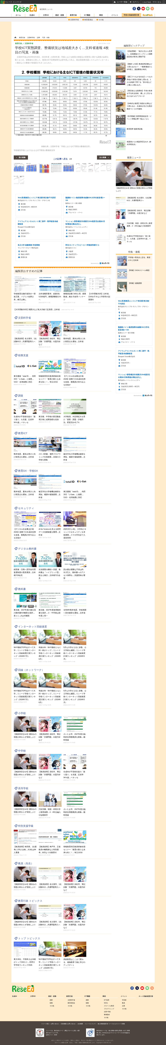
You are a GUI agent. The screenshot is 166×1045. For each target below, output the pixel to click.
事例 (101, 15)
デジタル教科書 (27, 548)
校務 (51, 1003)
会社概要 (80, 1023)
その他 (101, 20)
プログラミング (109, 1009)
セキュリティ (26, 508)
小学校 (22, 713)
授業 (51, 1000)
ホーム (18, 15)
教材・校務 (59, 15)
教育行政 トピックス (30, 900)
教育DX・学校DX (28, 470)
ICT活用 (106, 1000)
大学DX (46, 15)
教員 (123, 1003)
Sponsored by (95, 263)
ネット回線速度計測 (146, 996)
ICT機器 (87, 15)
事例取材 (107, 1014)
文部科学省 (74, 20)
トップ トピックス (29, 938)
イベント (114, 15)
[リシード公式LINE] (147, 988)
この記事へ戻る (62, 159)
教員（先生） (25, 863)
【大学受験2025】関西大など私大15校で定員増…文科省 (44, 309)
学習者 (124, 1000)
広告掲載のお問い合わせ (68, 1023)
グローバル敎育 (109, 1006)
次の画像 (102, 157)
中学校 (22, 750)
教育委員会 (88, 20)
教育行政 (73, 15)
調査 (20, 395)
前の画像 (22, 157)
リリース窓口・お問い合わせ (50, 1023)
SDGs (106, 1003)
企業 (123, 1006)
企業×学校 (107, 1012)
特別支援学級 (25, 825)
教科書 (22, 589)
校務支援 (23, 355)
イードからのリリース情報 (117, 1023)
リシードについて (90, 1023)
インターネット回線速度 (32, 626)
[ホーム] (15, 37)
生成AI (32, 15)
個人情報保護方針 (103, 1023)
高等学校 (23, 788)
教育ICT (22, 433)
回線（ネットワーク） (31, 670)
